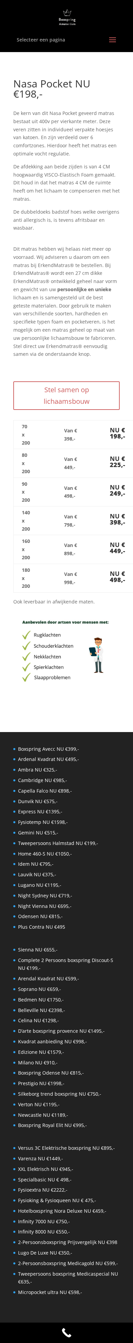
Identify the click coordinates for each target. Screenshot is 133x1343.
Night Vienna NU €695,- (45, 906)
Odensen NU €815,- (40, 916)
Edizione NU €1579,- (41, 1052)
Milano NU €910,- (38, 1062)
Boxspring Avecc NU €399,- (48, 749)
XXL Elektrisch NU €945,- (45, 1169)
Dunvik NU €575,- (38, 801)
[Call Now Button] (66, 1333)
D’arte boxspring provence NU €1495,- (61, 1031)
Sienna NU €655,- (38, 949)
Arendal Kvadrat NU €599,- (48, 978)
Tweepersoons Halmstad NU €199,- (58, 843)
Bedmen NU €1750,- (41, 999)
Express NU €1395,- (40, 811)
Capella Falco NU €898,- (45, 790)
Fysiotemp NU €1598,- (43, 822)
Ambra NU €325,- (37, 769)
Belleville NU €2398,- (41, 1010)
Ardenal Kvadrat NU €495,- (48, 759)
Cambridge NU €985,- (42, 780)
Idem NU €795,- (36, 864)
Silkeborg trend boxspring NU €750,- (59, 1094)
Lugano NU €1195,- (39, 885)
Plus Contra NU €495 (41, 927)
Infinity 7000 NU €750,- (44, 1221)
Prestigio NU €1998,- (41, 1083)
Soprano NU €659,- (39, 989)
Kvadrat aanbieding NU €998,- (52, 1041)
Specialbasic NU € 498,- (45, 1179)
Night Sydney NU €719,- (45, 895)
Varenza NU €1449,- (40, 1158)
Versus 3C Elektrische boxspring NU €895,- (66, 1148)
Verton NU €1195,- (39, 1104)
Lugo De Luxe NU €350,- (45, 1252)
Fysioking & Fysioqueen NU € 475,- (57, 1200)
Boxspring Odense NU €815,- (51, 1073)
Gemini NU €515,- (38, 832)
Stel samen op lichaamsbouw (67, 395)
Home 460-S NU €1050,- (45, 853)
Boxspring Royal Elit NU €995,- (52, 1125)
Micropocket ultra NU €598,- (50, 1292)
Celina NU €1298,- (38, 1020)
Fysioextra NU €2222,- (43, 1190)
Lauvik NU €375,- (37, 874)
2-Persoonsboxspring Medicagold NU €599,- (68, 1263)
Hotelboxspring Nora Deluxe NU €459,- (62, 1211)
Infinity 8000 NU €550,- (44, 1231)
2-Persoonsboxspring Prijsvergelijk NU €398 (67, 1242)
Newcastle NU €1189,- (43, 1115)
